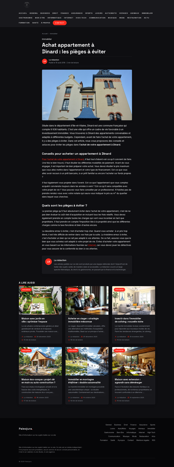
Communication (97, 18)
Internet (68, 18)
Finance (65, 13)
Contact (59, 23)
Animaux (134, 13)
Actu (146, 18)
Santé (35, 23)
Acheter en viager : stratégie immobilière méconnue (83, 320)
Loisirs (99, 13)
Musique (112, 18)
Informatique (54, 18)
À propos (45, 23)
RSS (153, 440)
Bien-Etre (40, 18)
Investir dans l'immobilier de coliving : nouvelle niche (129, 320)
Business (45, 13)
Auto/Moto (111, 13)
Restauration (134, 18)
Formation (24, 23)
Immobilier (147, 13)
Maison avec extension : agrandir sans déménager (128, 381)
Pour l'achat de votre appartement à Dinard (63, 159)
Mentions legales (142, 440)
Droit (55, 13)
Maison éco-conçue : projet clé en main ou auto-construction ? (38, 381)
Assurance (77, 13)
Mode (122, 18)
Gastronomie (26, 18)
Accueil (23, 13)
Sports (89, 13)
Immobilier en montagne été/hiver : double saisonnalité (84, 381)
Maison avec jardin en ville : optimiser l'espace (34, 320)
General (34, 13)
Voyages (123, 13)
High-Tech (81, 18)
